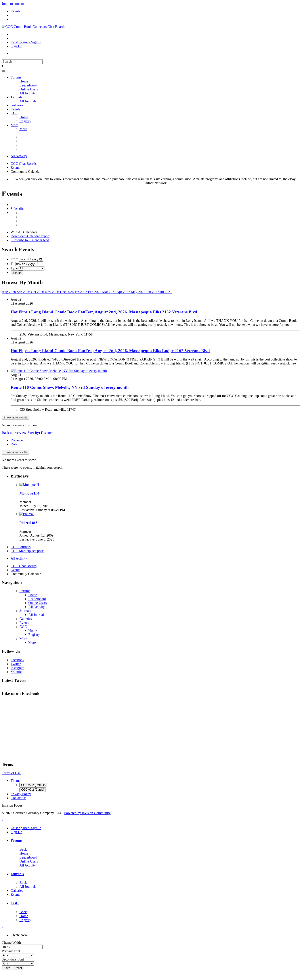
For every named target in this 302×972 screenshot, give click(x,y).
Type (14, 268)
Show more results (15, 452)
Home (23, 81)
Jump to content (13, 4)
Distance (17, 440)
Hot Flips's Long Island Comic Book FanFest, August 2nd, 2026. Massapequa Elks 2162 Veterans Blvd (104, 312)
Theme (15, 780)
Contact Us (18, 798)
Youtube (16, 672)
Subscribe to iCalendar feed (30, 240)
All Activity (27, 93)
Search (16, 272)
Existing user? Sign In (26, 42)
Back (23, 849)
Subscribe (17, 209)
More (14, 125)
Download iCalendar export (30, 236)
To (12, 264)
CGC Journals (21, 547)
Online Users (28, 89)
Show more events (15, 417)
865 (34, 523)
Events (15, 109)
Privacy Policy (21, 794)
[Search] (3, 71)
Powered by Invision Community (87, 813)
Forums (16, 77)
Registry (25, 121)
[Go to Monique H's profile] (29, 485)
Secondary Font (13, 959)
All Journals (27, 101)
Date (14, 444)
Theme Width (11, 942)
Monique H (27, 493)
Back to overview (14, 433)
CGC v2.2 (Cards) (32, 789)
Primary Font (11, 951)
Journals (16, 97)
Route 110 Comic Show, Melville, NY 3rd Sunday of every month (70, 387)
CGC (14, 113)
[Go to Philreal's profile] (26, 514)
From (14, 259)
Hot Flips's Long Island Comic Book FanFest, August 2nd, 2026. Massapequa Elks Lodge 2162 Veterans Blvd (110, 350)
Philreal (25, 523)
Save (7, 968)
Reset (18, 968)
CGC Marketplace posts (27, 551)
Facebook (17, 660)
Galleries (17, 105)
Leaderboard (28, 85)
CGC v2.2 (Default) (33, 785)
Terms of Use (11, 773)
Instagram (17, 668)
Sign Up (16, 46)
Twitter (16, 664)
